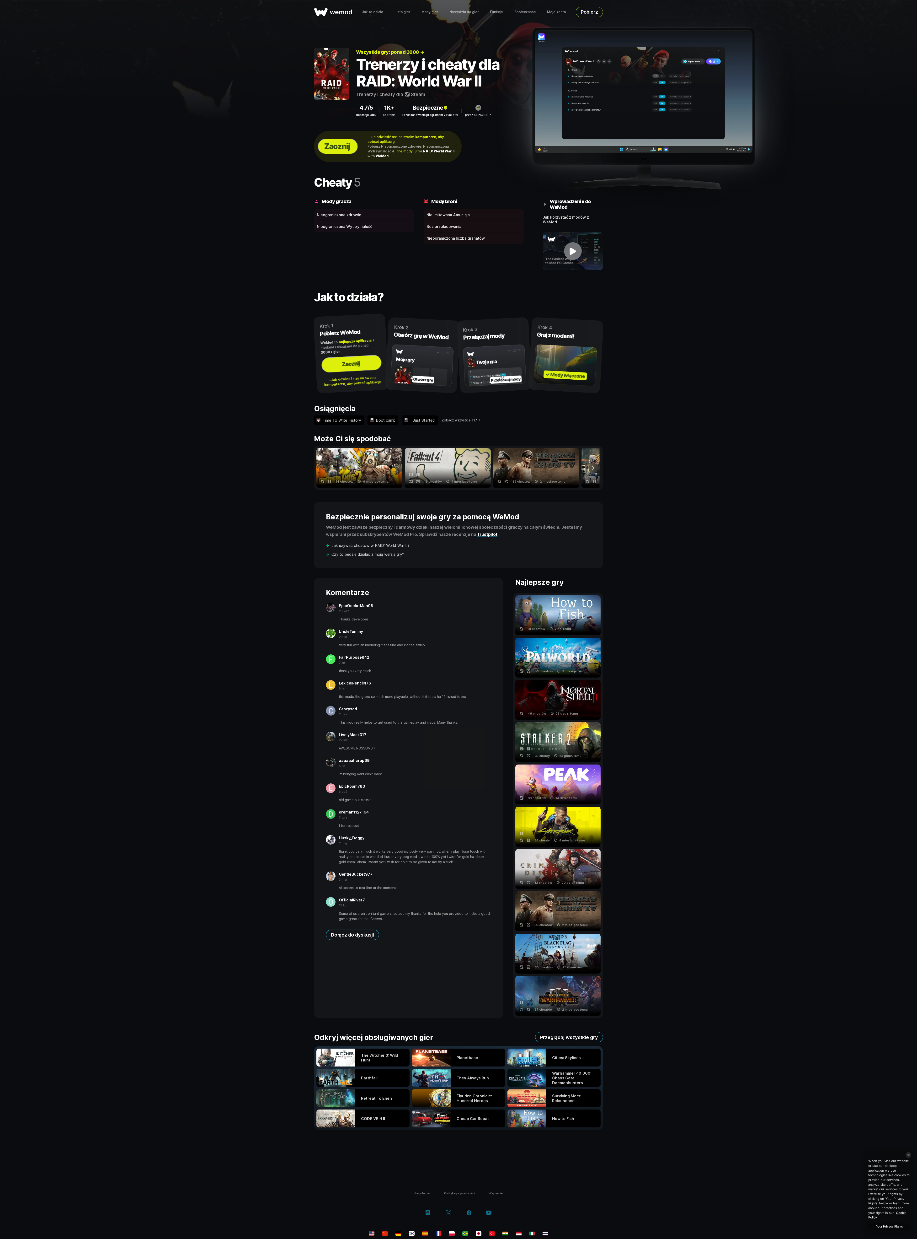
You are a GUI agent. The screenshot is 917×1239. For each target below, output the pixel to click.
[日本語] (478, 1233)
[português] (465, 1233)
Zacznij (337, 146)
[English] (371, 1233)
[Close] (908, 1155)
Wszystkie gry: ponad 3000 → (390, 52)
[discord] (428, 1213)
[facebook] (469, 1213)
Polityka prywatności (459, 1193)
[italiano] (532, 1233)
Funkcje (496, 12)
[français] (438, 1233)
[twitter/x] (448, 1213)
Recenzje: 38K (366, 115)
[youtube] (488, 1213)
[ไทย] (545, 1233)
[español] (425, 1233)
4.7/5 (366, 107)
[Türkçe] (492, 1233)
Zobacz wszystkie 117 (459, 420)
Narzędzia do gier (464, 12)
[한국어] (412, 1233)
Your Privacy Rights (889, 1226)
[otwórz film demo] (573, 251)
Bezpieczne (427, 107)
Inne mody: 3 (406, 151)
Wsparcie (496, 1193)
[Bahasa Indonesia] (519, 1233)
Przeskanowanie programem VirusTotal (430, 115)
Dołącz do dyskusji (352, 935)
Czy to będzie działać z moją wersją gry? (367, 554)
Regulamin (422, 1193)
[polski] (452, 1233)
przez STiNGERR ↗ (478, 115)
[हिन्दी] (505, 1233)
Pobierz (589, 12)
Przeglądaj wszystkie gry (569, 1037)
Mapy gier (429, 12)
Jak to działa (372, 12)
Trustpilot (487, 534)
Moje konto (556, 12)
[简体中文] (385, 1233)
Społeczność (525, 12)
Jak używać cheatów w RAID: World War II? (370, 545)
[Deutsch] (398, 1233)
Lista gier (402, 12)
